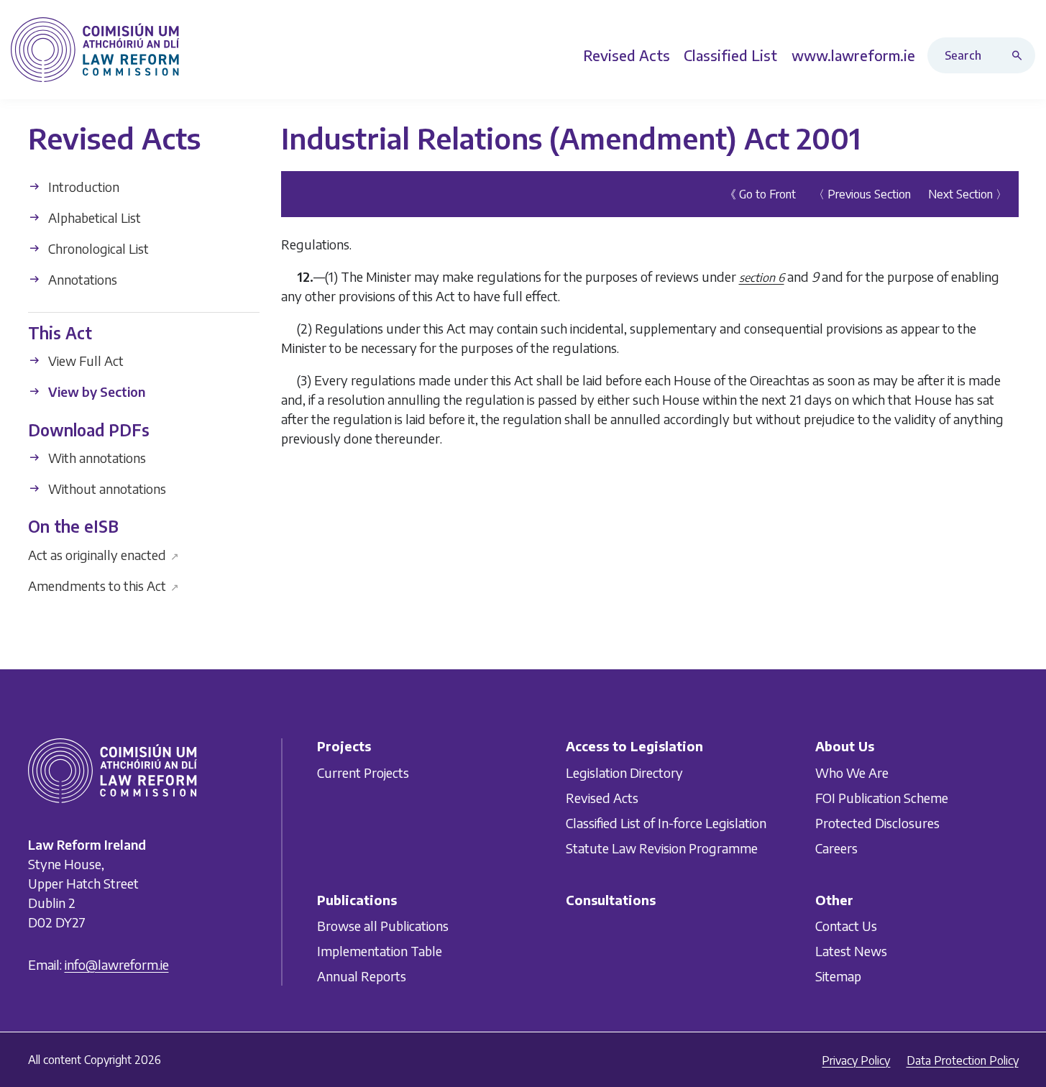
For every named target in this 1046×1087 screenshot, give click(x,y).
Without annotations (105, 488)
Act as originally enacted (104, 554)
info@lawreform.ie (117, 965)
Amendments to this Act (104, 585)
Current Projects (363, 772)
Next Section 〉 (967, 194)
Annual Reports (361, 976)
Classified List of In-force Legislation (666, 823)
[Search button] (1020, 55)
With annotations (95, 457)
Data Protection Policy (963, 1060)
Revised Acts (602, 797)
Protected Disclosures (877, 823)
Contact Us (846, 925)
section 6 (761, 277)
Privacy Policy (856, 1060)
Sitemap (838, 976)
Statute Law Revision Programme (662, 848)
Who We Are (852, 772)
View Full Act (84, 360)
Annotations (81, 279)
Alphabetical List (93, 217)
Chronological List (97, 248)
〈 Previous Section (862, 194)
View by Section (95, 391)
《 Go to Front (760, 194)
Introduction (82, 186)
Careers (836, 848)
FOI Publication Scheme (881, 797)
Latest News (851, 950)
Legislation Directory (624, 772)
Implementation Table (379, 950)
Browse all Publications (383, 925)
